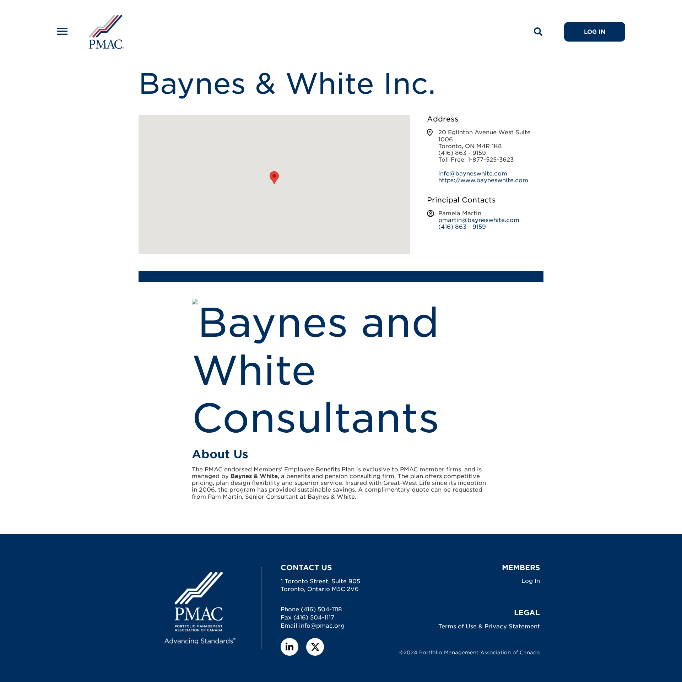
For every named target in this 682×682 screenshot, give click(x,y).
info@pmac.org (322, 625)
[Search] (538, 32)
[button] (274, 177)
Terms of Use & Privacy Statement (489, 626)
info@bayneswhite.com (472, 173)
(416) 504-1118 (321, 609)
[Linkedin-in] (289, 647)
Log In (530, 581)
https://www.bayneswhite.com (483, 180)
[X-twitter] (315, 647)
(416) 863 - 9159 (462, 226)
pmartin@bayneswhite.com (478, 220)
